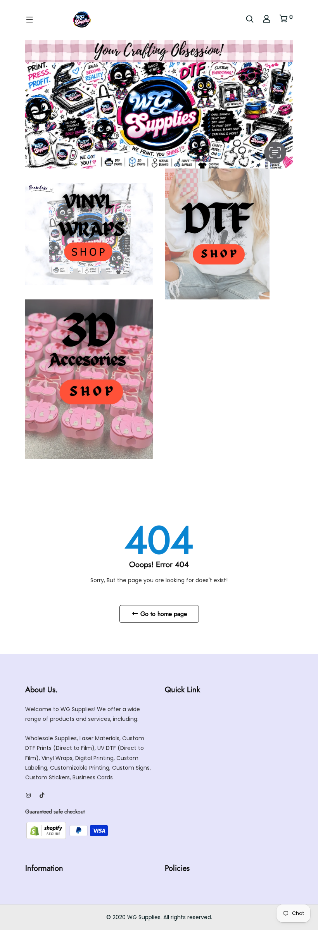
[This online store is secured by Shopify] (47, 830)
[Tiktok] (42, 795)
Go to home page (162, 613)
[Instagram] (28, 795)
